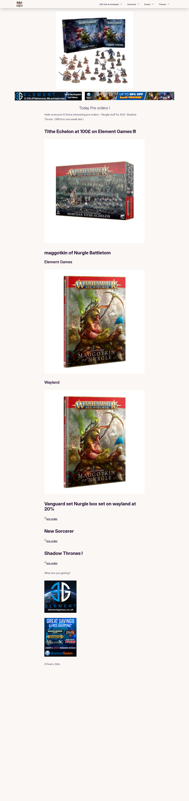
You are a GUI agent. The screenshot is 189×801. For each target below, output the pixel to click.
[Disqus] (94, 701)
